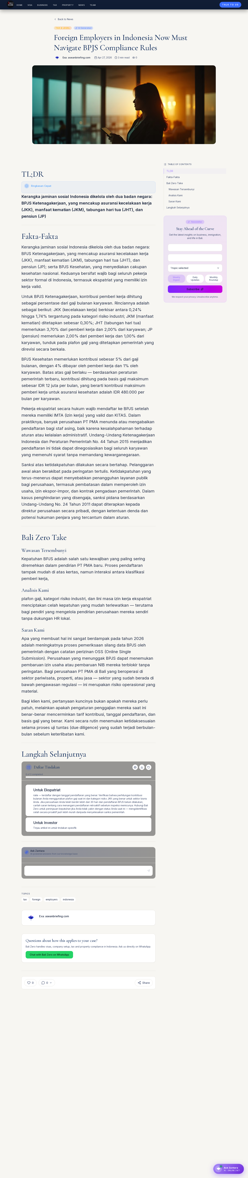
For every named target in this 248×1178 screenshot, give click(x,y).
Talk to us (230, 4)
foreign (36, 899)
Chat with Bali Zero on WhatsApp (49, 954)
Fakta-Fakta (173, 177)
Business (42, 5)
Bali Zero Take (175, 183)
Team (93, 5)
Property (67, 5)
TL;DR (170, 171)
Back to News (65, 19)
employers (52, 899)
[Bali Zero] (10, 4)
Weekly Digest (176, 278)
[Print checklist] (135, 767)
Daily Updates (195, 278)
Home (19, 5)
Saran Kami (175, 201)
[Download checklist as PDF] (142, 767)
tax (25, 899)
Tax (55, 5)
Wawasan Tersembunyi (181, 189)
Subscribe (193, 289)
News (81, 5)
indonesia (68, 899)
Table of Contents (180, 164)
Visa (29, 5)
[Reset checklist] (148, 767)
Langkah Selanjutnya (178, 207)
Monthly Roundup (213, 278)
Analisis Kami (176, 195)
